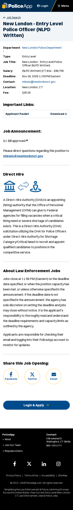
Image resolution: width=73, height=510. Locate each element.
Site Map (62, 475)
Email (53, 378)
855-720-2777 (54, 445)
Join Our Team (13, 445)
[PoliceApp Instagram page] (58, 464)
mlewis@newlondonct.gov (38, 82)
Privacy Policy (13, 475)
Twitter (32, 378)
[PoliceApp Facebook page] (14, 464)
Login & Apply (34, 405)
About (8, 439)
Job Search (14, 17)
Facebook (11, 378)
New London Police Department (42, 47)
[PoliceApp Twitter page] (29, 464)
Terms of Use (31, 475)
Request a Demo (14, 450)
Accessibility (48, 475)
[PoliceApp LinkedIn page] (43, 464)
